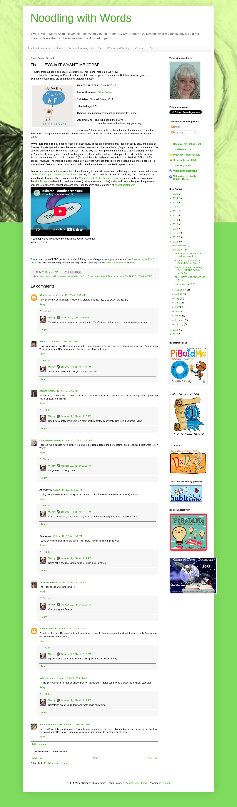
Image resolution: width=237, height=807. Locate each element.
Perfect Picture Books (115, 262)
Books (153, 48)
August (179, 294)
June (178, 302)
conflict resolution (58, 276)
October (179, 249)
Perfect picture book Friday (100, 276)
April (178, 311)
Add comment (39, 744)
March (178, 315)
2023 (175, 202)
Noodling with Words (81, 18)
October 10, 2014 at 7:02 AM (75, 317)
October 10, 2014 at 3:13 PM (67, 490)
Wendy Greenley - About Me (85, 48)
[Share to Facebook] (77, 272)
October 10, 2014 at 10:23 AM (63, 391)
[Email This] (66, 272)
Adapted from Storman (137, 783)
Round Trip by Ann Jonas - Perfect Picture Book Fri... (189, 262)
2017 (175, 228)
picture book (118, 276)
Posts (177, 127)
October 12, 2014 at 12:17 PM (76, 558)
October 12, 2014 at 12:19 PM (76, 700)
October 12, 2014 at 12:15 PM (76, 416)
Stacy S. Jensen (47, 628)
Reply (42, 304)
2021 (175, 211)
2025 (175, 194)
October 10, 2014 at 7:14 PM (72, 582)
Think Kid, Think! (182, 165)
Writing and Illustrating (185, 171)
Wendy (52, 317)
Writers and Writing (118, 48)
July (177, 298)
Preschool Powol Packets (186, 155)
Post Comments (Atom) (55, 763)
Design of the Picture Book (187, 144)
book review (44, 276)
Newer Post (37, 758)
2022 (175, 207)
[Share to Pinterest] (80, 272)
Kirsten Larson (47, 295)
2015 (175, 237)
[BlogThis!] (69, 272)
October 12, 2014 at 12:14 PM (76, 367)
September (181, 289)
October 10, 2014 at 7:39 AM (65, 341)
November (180, 245)
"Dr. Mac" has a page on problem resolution (54, 174)
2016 (175, 233)
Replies (47, 311)
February (180, 320)
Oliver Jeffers (105, 92)
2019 (175, 220)
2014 (175, 241)
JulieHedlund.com (182, 149)
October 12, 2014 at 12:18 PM (76, 604)
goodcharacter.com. (126, 185)
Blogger (166, 783)
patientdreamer (47, 678)
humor (70, 276)
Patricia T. (44, 341)
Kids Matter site (43, 181)
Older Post (152, 758)
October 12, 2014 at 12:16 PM (76, 512)
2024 (175, 198)
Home (59, 48)
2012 (175, 334)
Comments (179, 132)
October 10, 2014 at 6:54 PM (67, 536)
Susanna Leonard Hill (50, 724)
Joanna (43, 391)
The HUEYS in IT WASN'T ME (138, 276)
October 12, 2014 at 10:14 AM (72, 678)
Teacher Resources (39, 48)
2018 (175, 224)
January (179, 324)
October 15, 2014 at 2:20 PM (77, 724)
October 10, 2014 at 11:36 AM (77, 440)
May (177, 307)
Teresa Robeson (48, 582)
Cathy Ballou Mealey (50, 440)
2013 (175, 330)
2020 (175, 215)
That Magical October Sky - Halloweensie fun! (188, 255)
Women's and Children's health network (100, 178)
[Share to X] (73, 272)
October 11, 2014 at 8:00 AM (72, 628)
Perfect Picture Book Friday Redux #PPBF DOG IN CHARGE (188, 270)
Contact (139, 48)
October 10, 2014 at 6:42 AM (70, 295)
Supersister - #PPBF (185, 284)
